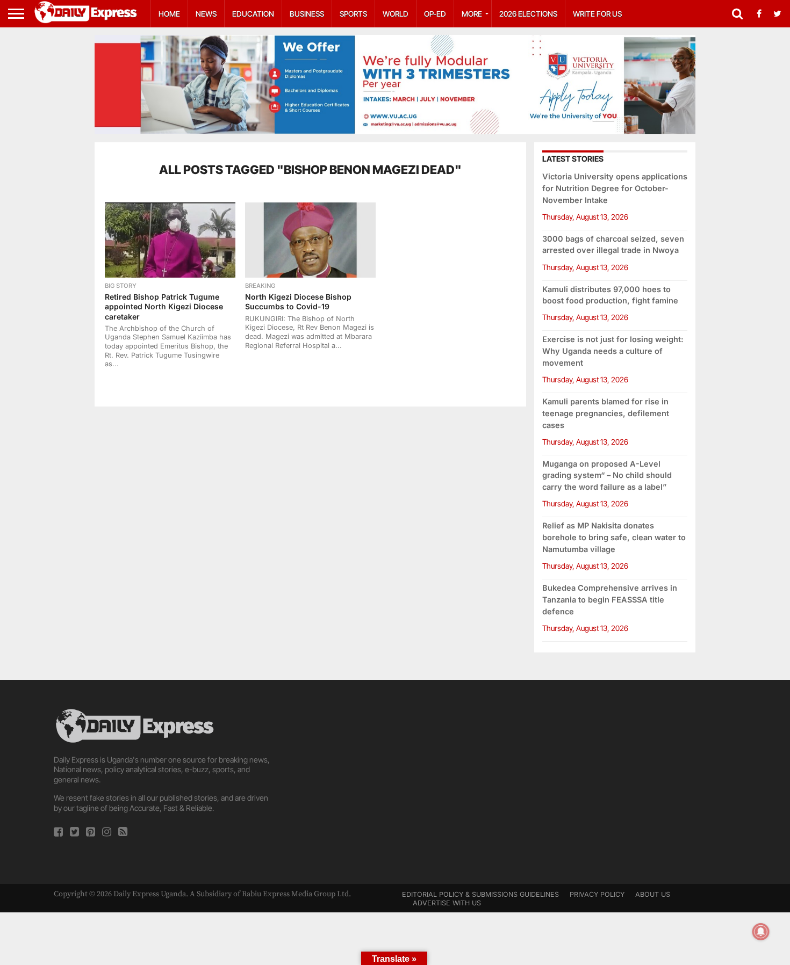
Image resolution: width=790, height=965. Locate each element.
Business (307, 13)
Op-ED (435, 13)
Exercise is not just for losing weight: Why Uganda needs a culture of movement (613, 351)
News (206, 13)
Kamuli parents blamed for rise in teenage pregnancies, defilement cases (605, 413)
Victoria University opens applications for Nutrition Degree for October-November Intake (614, 188)
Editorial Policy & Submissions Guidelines (480, 894)
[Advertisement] (395, 782)
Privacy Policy (597, 894)
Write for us (597, 13)
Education (253, 13)
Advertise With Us (447, 903)
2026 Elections (528, 13)
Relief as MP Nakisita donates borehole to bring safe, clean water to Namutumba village (614, 537)
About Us (652, 894)
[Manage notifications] (761, 931)
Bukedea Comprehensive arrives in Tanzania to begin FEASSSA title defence (609, 599)
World (395, 13)
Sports (353, 13)
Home (169, 13)
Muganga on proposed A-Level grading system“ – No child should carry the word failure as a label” (607, 475)
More (472, 13)
